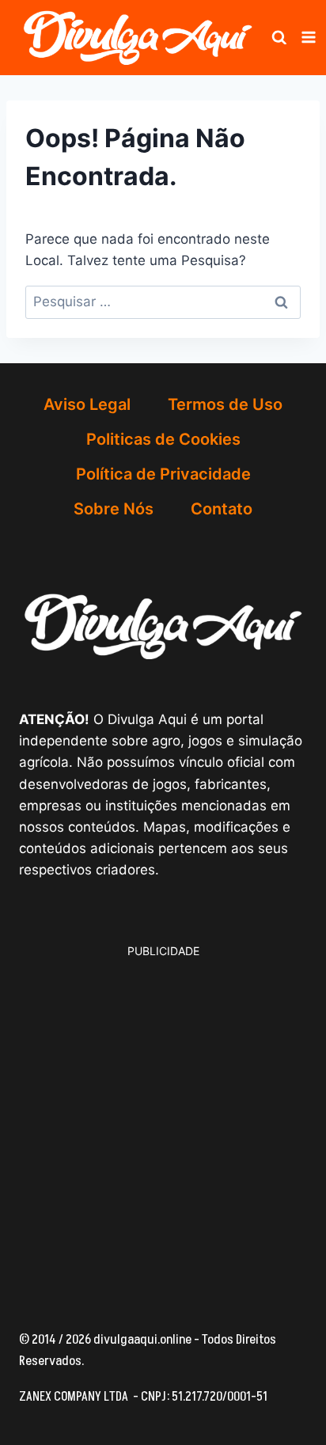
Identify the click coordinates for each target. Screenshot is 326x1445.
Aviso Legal (87, 404)
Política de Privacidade (163, 474)
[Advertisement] (163, 1123)
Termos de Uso (225, 404)
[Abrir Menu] (309, 37)
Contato (221, 508)
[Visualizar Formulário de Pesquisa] (279, 38)
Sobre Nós (114, 508)
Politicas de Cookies (163, 439)
